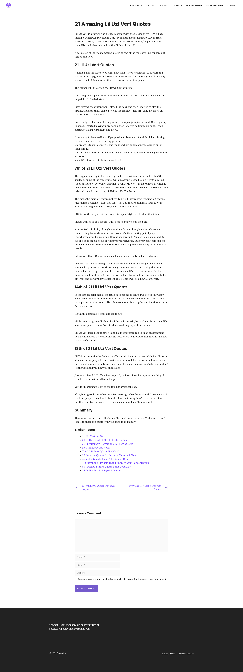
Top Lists (176, 5)
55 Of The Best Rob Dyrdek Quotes (101, 470)
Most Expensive (214, 5)
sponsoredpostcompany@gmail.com (69, 628)
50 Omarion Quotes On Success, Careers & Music (110, 455)
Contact (232, 5)
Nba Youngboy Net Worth (96, 447)
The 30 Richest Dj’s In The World (100, 451)
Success (162, 5)
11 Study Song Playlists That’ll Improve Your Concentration (115, 463)
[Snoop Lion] (8, 5)
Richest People (194, 5)
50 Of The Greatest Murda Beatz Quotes (104, 440)
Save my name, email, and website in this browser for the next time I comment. (122, 579)
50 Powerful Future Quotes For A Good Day (106, 466)
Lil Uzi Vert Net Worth (94, 436)
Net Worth (136, 5)
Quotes (150, 5)
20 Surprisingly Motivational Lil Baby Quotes (107, 444)
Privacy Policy (168, 653)
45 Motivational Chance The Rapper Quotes (106, 459)
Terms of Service (185, 653)
